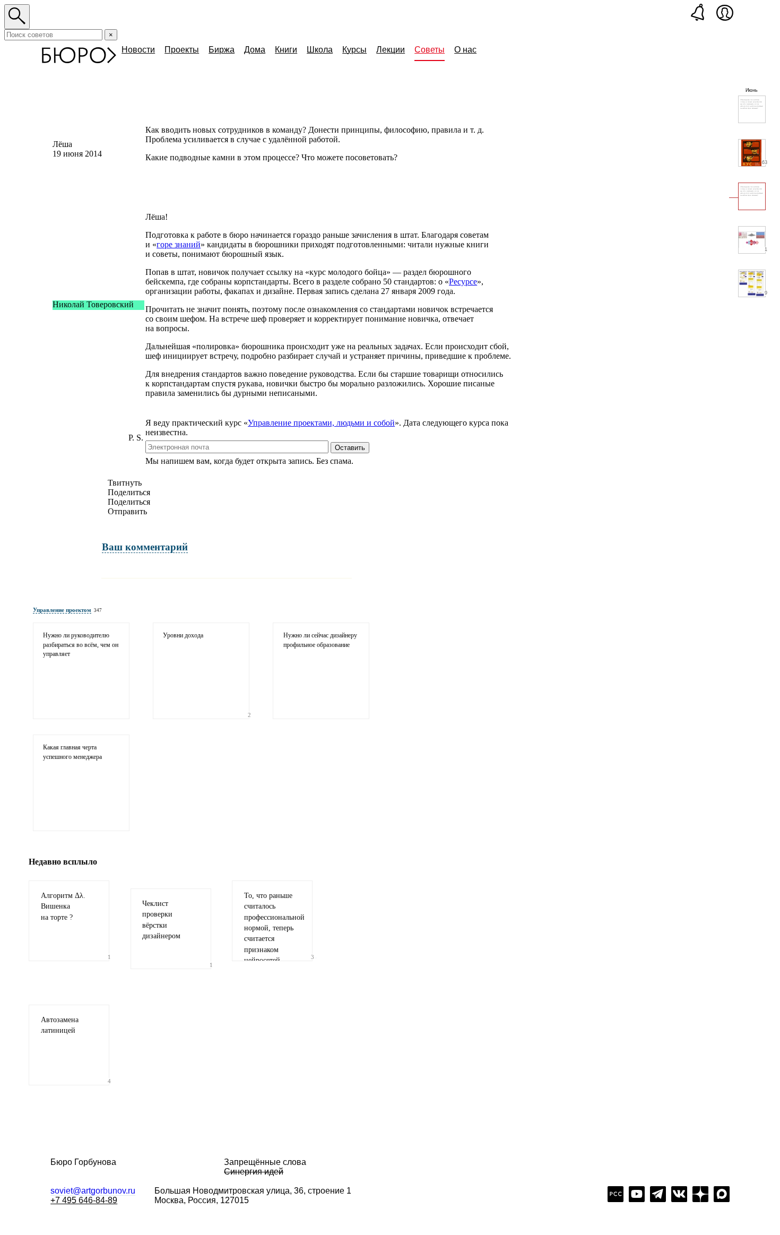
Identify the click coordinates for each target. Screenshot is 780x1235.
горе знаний (179, 244)
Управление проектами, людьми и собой (321, 422)
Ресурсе (463, 281)
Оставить (350, 448)
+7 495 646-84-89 (83, 1200)
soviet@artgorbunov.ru (92, 1190)
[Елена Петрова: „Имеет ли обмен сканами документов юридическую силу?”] (752, 109)
